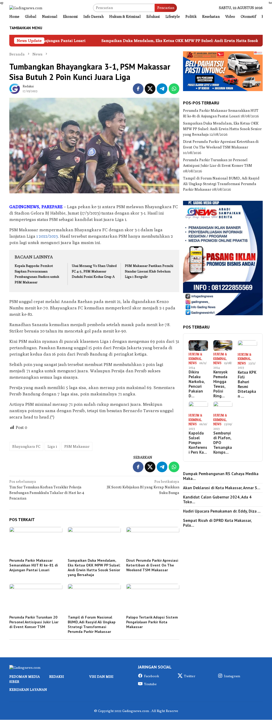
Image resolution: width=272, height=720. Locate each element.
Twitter (189, 676)
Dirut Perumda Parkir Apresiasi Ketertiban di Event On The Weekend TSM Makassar (152, 565)
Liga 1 (52, 446)
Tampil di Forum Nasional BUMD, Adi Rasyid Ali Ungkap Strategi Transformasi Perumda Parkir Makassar (92, 624)
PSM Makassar (77, 446)
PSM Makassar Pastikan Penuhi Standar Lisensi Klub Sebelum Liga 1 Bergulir (149, 271)
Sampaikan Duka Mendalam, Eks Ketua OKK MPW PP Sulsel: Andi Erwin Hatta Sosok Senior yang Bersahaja (94, 567)
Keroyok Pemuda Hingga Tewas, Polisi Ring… (220, 384)
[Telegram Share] (162, 88)
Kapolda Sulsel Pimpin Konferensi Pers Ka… (198, 443)
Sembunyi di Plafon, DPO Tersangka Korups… (222, 443)
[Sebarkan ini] (138, 88)
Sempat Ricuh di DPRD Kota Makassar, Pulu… (217, 523)
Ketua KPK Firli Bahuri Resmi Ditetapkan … (247, 384)
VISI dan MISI (101, 676)
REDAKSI (56, 676)
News (193, 363)
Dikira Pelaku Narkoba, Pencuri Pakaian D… (197, 384)
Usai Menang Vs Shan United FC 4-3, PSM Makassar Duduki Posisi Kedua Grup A (94, 271)
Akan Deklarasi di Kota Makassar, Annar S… (221, 487)
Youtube (150, 684)
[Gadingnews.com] (25, 7)
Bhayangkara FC (26, 446)
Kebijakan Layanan (28, 689)
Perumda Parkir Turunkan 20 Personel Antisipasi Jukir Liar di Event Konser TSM (33, 622)
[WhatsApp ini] (174, 88)
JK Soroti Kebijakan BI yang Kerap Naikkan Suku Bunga (143, 487)
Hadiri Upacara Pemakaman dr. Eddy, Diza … (222, 511)
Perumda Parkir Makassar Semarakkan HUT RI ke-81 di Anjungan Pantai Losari (33, 565)
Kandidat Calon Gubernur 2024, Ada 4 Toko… (217, 499)
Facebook (151, 676)
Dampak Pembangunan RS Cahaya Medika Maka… (220, 476)
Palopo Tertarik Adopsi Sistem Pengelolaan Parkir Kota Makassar (152, 622)
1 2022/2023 (47, 236)
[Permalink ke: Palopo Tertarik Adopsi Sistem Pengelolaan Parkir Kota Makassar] (152, 599)
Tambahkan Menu (25, 27)
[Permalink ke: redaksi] (14, 88)
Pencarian (165, 8)
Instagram (232, 676)
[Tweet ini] (150, 88)
